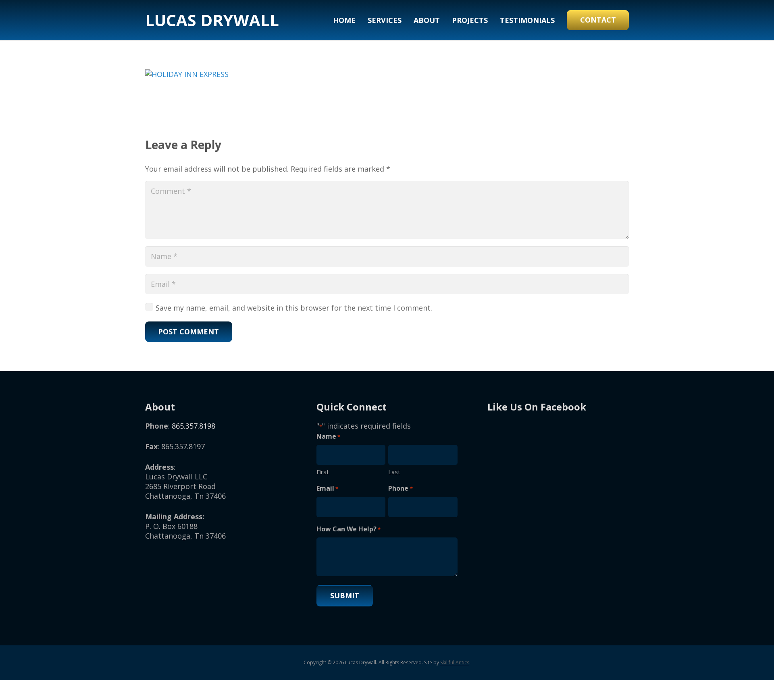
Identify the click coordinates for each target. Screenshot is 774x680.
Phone (400, 488)
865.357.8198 (193, 426)
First (322, 472)
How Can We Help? (348, 529)
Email (327, 488)
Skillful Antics (454, 662)
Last (394, 472)
